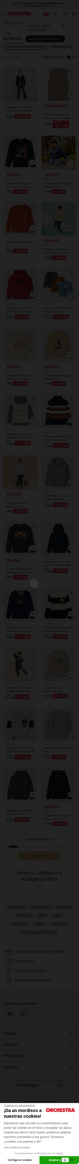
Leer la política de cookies (17, 1147)
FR (71, 1159)
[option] (71, 1160)
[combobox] (65, 1160)
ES (65, 1159)
